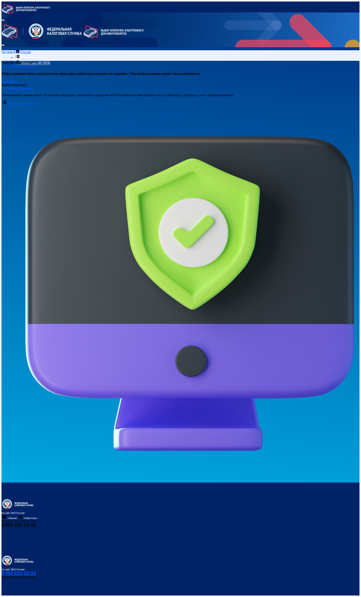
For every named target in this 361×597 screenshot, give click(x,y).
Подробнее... (10, 81)
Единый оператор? (19, 88)
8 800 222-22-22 (19, 573)
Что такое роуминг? (16, 66)
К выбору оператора (22, 103)
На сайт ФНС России (16, 52)
